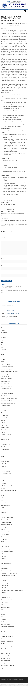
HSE (2, 454)
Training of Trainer (5, 663)
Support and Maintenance (7, 636)
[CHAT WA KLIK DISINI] (14, 3)
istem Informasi (4, 476)
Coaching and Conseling (6, 386)
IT (1, 478)
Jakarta (3, 488)
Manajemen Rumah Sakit (6, 524)
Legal (2, 507)
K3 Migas (3, 495)
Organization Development (7, 551)
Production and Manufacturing (8, 575)
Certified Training (5, 376)
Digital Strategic (5, 417)
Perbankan (3, 561)
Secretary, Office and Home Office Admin (10, 612)
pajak (2, 553)
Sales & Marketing (5, 607)
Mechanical (3, 529)
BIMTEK (3, 359)
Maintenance (4, 512)
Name (2, 258)
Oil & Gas (3, 544)
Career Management (6, 374)
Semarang (3, 619)
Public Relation (4, 585)
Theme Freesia (15, 679)
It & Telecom (4, 483)
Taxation (3, 643)
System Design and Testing (7, 641)
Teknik (2, 650)
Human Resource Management (8, 459)
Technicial (3, 648)
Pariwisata (3, 558)
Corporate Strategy (5, 405)
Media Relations (5, 534)
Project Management (6, 583)
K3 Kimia (3, 493)
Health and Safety (5, 449)
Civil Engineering (5, 383)
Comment (3, 240)
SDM (2, 609)
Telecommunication (5, 658)
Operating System (5, 546)
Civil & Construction (5, 381)
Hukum (2, 456)
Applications (4, 340)
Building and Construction (7, 366)
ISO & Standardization (6, 473)
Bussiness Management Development (9, 371)
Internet (3, 468)
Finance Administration (6, 437)
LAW (2, 500)
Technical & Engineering (6, 646)
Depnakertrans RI (5, 415)
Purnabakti (3, 592)
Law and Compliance (5, 502)
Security (3, 614)
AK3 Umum (3, 337)
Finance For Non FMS (6, 442)
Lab (2, 497)
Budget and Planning (5, 364)
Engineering (4, 425)
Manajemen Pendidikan (6, 522)
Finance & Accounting (6, 434)
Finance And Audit (5, 439)
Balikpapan (3, 349)
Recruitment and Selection (7, 599)
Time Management (5, 660)
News (2, 541)
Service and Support (5, 624)
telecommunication (5, 655)
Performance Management (7, 563)
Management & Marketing (7, 517)
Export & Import (4, 429)
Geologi (3, 446)
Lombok (3, 510)
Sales (2, 604)
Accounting (3, 330)
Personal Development (6, 565)
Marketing (3, 527)
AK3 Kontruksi (4, 335)
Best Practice (4, 357)
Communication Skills (6, 388)
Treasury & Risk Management (8, 665)
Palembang (3, 556)
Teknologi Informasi (5, 653)
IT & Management (5, 480)
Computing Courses (5, 395)
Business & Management (6, 369)
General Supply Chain (6, 444)
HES (2, 451)
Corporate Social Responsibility (8, 403)
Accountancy (4, 327)
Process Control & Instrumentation (9, 573)
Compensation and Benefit (7, 393)
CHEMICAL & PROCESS (6, 378)
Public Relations (4, 587)
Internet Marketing (5, 471)
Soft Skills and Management (7, 626)
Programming (4, 580)
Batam (2, 354)
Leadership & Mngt (5, 505)
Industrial (3, 466)
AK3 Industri (4, 332)
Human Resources (5, 461)
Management (4, 514)
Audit (2, 344)
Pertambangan (4, 568)
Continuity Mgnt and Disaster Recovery (10, 398)
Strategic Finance (5, 633)
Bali (2, 347)
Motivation (3, 536)
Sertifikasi (3, 621)
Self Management (5, 616)
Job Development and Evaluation (8, 490)
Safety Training (4, 602)
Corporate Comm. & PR (6, 400)
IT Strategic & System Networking (9, 485)
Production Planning (5, 578)
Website (3, 272)
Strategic (3, 631)
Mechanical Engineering (6, 531)
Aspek (2, 342)
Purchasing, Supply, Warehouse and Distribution (11, 590)
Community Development (7, 391)
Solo (2, 629)
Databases (3, 410)
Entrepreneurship (5, 427)
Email (2, 265)
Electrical (3, 420)
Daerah (3, 408)
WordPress (21, 679)
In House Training (5, 463)
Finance (3, 432)
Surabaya (3, 638)
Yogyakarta (3, 668)
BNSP (2, 361)
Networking (4, 539)
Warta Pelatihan (4, 679)
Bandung (3, 352)
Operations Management (7, 548)
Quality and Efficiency (6, 595)
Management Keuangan (6, 519)
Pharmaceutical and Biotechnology (9, 570)
